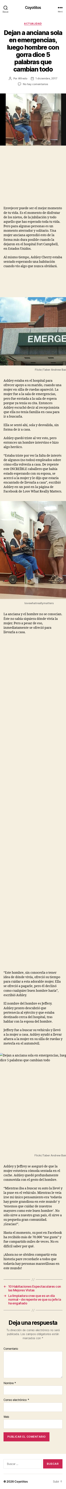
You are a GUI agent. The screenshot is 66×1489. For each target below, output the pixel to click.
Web (6, 1417)
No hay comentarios (35, 84)
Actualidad (33, 23)
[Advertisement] (29, 179)
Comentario (11, 1348)
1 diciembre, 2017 (46, 78)
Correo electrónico (16, 1400)
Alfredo (22, 78)
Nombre (10, 1383)
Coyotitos (33, 7)
